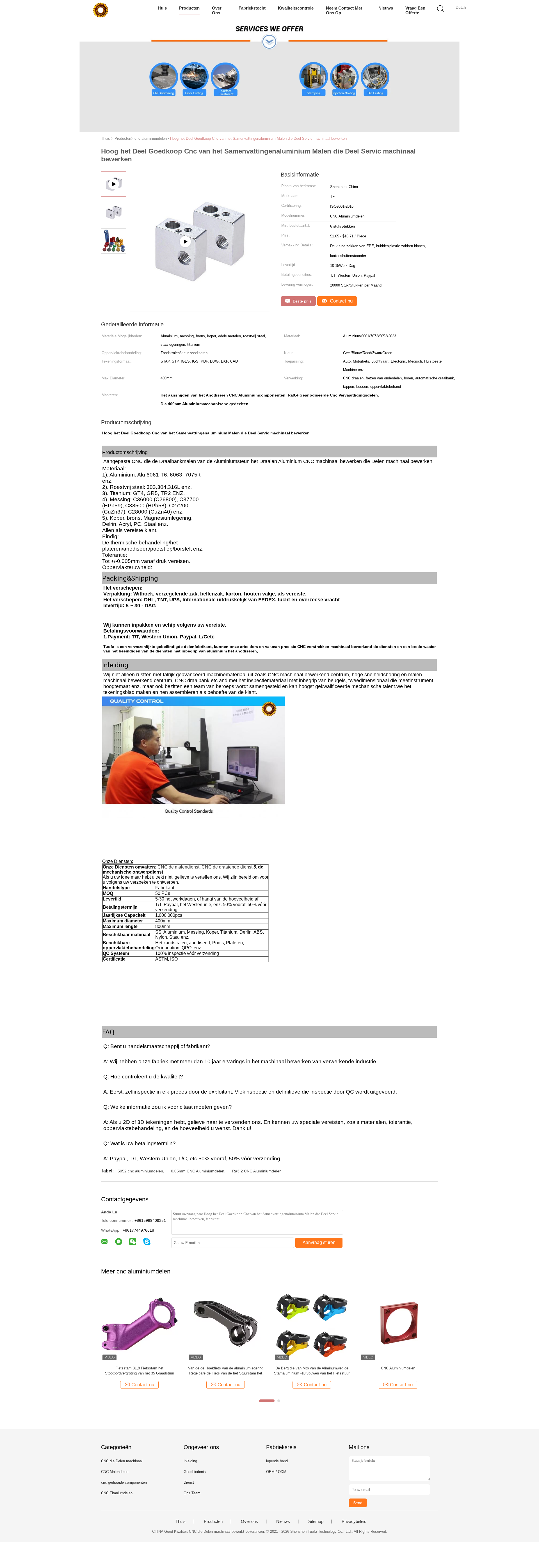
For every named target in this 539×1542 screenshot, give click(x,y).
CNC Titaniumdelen (117, 1493)
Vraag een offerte (415, 10)
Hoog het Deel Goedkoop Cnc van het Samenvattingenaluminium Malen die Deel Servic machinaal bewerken (258, 138)
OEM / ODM (276, 1472)
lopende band (277, 1461)
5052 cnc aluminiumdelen (140, 1171)
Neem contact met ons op (344, 10)
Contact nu (340, 301)
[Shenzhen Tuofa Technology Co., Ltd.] (100, 9)
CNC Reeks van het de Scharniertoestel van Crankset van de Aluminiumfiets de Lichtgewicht (398, 1371)
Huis (162, 8)
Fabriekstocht (252, 8)
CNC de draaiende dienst (227, 867)
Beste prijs (301, 301)
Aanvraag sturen (319, 1242)
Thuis (180, 1521)
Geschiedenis (195, 1472)
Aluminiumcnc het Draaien (225, 1368)
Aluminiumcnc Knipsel (139, 1368)
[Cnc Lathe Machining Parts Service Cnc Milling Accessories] (200, 309)
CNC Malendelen (114, 1472)
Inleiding (190, 1461)
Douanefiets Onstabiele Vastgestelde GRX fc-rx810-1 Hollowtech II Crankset (312, 1370)
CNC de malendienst (178, 867)
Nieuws (385, 8)
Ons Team (192, 1493)
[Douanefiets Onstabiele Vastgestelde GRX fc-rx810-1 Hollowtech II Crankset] (311, 1323)
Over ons (216, 10)
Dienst (189, 1482)
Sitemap (315, 1521)
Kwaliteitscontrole (296, 8)
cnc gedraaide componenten (124, 1482)
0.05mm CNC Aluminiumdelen (197, 1171)
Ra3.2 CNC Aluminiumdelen (257, 1171)
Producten (189, 8)
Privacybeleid (354, 1521)
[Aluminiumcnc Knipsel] (139, 1323)
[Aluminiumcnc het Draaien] (225, 1323)
